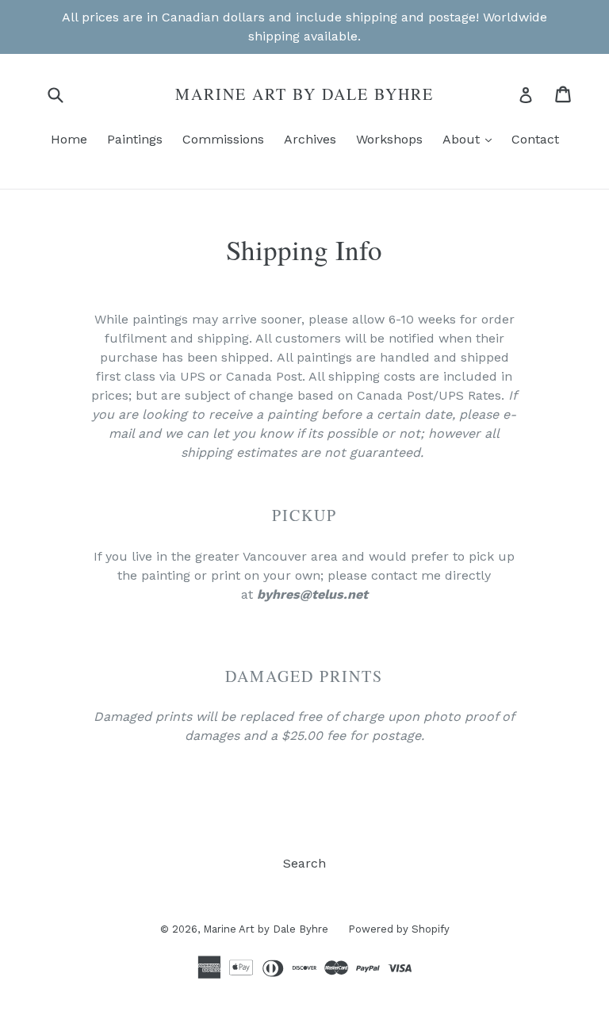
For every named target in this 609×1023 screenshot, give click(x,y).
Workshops (389, 139)
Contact (535, 139)
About (471, 139)
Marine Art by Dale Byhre (304, 94)
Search (304, 863)
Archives (310, 139)
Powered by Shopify (399, 929)
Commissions (223, 139)
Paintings (135, 139)
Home (69, 139)
